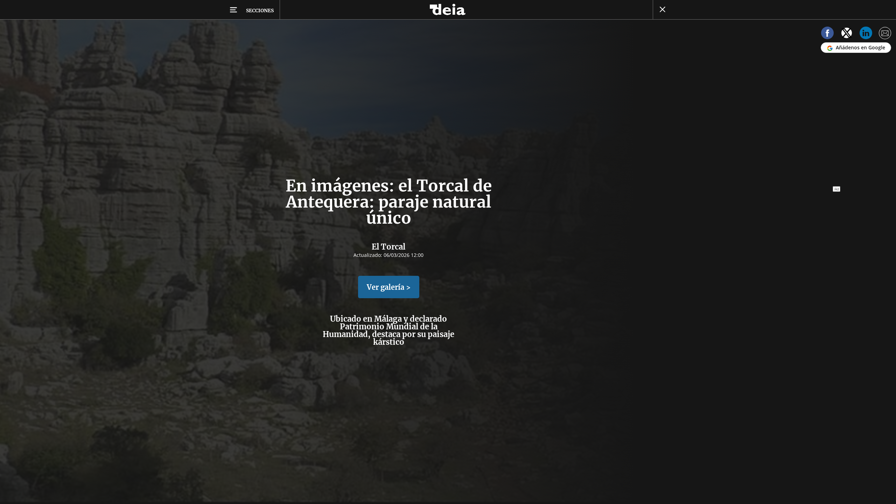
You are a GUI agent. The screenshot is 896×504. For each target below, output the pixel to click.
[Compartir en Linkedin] (866, 34)
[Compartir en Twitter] (846, 34)
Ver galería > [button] (389, 287)
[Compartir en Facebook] (827, 34)
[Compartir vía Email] (885, 34)
